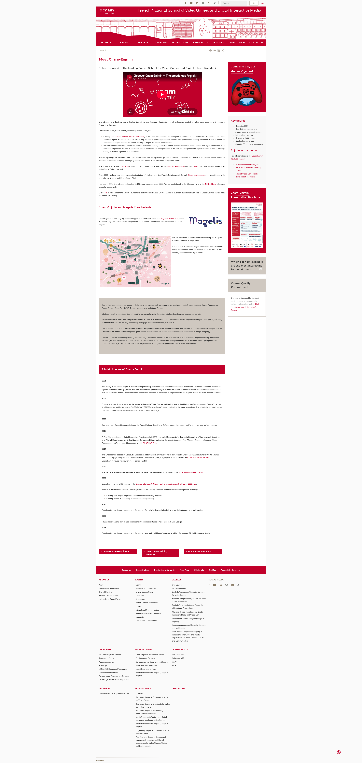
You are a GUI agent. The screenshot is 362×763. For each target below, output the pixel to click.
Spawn (138, 585)
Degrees (176, 580)
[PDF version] (219, 50)
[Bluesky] (203, 3)
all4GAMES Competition (146, 588)
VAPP (174, 662)
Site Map (212, 570)
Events (139, 580)
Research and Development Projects (114, 676)
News (101, 585)
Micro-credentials (179, 588)
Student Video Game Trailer (246, 174)
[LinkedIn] (197, 3)
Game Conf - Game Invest (146, 621)
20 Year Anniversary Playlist (246, 165)
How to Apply (143, 688)
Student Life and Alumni (108, 596)
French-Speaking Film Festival (148, 613)
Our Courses (177, 585)
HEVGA (125, 166)
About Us (104, 580)
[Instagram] (209, 3)
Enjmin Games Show (144, 592)
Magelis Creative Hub (169, 218)
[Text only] (215, 50)
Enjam (138, 606)
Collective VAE (178, 658)
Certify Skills (180, 649)
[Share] (223, 50)
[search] (234, 3)
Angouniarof (140, 599)
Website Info (199, 570)
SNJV (194, 166)
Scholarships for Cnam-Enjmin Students (152, 662)
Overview (139, 694)
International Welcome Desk (147, 665)
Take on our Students (108, 658)
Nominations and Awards (164, 570)
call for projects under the (166, 484)
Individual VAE (178, 655)
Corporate (105, 649)
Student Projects (142, 570)
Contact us (126, 570)
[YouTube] (191, 3)
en (262, 4)
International (143, 649)
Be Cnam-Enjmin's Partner (110, 655)
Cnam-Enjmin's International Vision (150, 655)
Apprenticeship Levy (107, 662)
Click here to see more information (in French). (245, 307)
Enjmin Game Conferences (147, 603)
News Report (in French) (245, 177)
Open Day (140, 596)
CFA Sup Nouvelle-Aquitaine (198, 458)
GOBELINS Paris (150, 443)
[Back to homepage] (106, 11)
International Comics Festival (148, 610)
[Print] (210, 50)
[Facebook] (185, 3)
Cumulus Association (176, 166)
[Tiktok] (215, 3)
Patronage (103, 665)
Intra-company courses (108, 673)
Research (104, 688)
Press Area (184, 570)
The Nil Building (105, 592)
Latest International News (146, 669)
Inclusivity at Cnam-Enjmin (110, 599)
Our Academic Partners (145, 658)
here (105, 193)
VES (174, 665)
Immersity (140, 617)
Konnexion (100, 760)
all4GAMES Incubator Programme (113, 669)
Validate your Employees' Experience (114, 680)
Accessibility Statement (230, 570)
